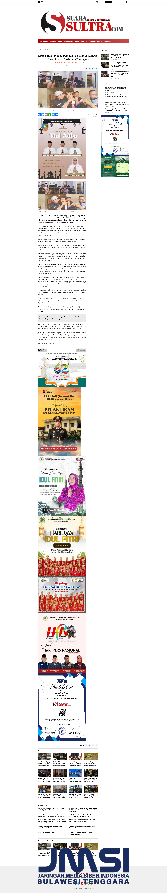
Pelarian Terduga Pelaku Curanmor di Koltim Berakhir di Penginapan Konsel (44, 796)
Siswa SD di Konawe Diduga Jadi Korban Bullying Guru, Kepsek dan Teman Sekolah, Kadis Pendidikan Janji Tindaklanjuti (44, 780)
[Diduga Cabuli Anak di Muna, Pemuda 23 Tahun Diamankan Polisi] (91, 773)
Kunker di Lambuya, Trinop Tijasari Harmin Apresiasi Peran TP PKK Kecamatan (117, 103)
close (85, 841)
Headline (61, 63)
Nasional (45, 41)
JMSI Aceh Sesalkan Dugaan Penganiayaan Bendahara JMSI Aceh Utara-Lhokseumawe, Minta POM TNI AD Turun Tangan (59, 763)
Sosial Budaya (107, 41)
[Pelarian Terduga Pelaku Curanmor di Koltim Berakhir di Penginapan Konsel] (44, 789)
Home (40, 41)
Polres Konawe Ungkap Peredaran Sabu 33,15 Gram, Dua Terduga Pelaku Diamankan (44, 763)
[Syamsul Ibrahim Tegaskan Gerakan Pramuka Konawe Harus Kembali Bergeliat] (75, 773)
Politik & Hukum (68, 41)
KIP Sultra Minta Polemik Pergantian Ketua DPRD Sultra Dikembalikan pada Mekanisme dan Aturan (90, 796)
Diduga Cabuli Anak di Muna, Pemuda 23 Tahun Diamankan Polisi (91, 780)
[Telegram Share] (93, 68)
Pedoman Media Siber (119, 2)
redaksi (51, 63)
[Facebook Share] (86, 68)
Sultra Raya (53, 41)
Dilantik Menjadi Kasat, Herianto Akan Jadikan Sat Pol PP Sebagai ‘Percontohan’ (116, 109)
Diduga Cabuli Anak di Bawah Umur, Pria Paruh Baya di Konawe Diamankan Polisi (59, 780)
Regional (60, 41)
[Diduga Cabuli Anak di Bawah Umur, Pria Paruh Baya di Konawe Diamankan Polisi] (60, 773)
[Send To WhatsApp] (96, 68)
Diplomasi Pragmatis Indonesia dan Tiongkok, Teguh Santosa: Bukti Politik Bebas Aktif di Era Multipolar (75, 763)
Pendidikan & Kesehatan (95, 41)
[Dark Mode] (127, 2)
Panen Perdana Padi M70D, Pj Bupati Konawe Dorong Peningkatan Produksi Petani (115, 88)
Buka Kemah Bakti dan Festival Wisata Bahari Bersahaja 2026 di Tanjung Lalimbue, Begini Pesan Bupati (75, 796)
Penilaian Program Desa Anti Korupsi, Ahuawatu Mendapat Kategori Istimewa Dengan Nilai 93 (116, 96)
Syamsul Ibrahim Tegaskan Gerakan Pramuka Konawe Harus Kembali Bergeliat (75, 780)
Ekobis (77, 41)
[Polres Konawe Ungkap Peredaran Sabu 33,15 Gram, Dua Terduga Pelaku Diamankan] (44, 756)
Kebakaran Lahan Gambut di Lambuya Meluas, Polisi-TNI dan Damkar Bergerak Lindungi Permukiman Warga (59, 796)
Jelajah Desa (84, 41)
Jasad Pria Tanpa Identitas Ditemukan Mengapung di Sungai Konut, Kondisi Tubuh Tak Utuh (90, 763)
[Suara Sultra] (83, 21)
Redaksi (108, 2)
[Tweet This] (89, 68)
